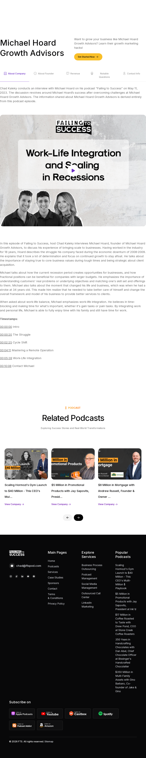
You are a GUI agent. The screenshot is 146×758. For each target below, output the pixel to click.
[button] (78, 517)
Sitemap (48, 741)
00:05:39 (6, 358)
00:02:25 (6, 342)
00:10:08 (5, 366)
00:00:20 (6, 334)
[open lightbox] (73, 170)
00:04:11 (5, 350)
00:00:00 (6, 326)
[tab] (14, 77)
